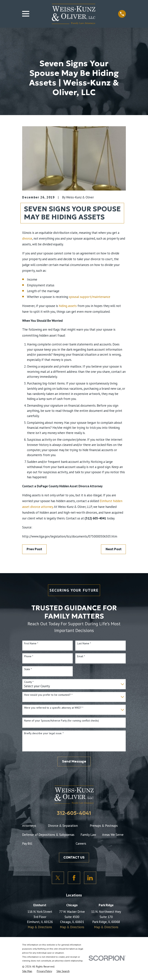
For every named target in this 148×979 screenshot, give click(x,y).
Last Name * (84, 643)
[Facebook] (74, 878)
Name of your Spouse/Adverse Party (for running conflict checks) (61, 720)
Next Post (113, 549)
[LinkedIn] (90, 878)
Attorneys (29, 825)
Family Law (88, 835)
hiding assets (68, 306)
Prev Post (34, 549)
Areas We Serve (113, 835)
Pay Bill (27, 843)
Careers (81, 843)
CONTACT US (74, 857)
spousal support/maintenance (89, 297)
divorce (27, 238)
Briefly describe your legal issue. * (44, 733)
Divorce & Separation (63, 825)
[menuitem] (27, 971)
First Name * (31, 643)
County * (29, 682)
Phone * (28, 656)
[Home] (73, 13)
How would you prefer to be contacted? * (48, 694)
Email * (81, 656)
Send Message (74, 761)
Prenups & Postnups (104, 825)
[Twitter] (58, 878)
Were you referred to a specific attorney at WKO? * (53, 707)
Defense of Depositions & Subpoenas (48, 835)
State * (28, 669)
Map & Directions (40, 927)
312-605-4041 (74, 813)
